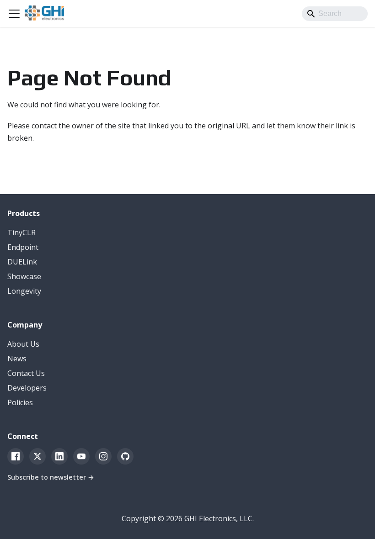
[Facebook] (15, 456)
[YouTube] (81, 456)
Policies (20, 402)
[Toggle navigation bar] (14, 14)
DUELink (22, 262)
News (17, 359)
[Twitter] (37, 456)
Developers (27, 388)
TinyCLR (21, 232)
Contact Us (26, 373)
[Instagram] (103, 456)
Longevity (24, 291)
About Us (23, 344)
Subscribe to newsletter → (50, 477)
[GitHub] (125, 456)
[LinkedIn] (59, 456)
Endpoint (22, 247)
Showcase (24, 276)
